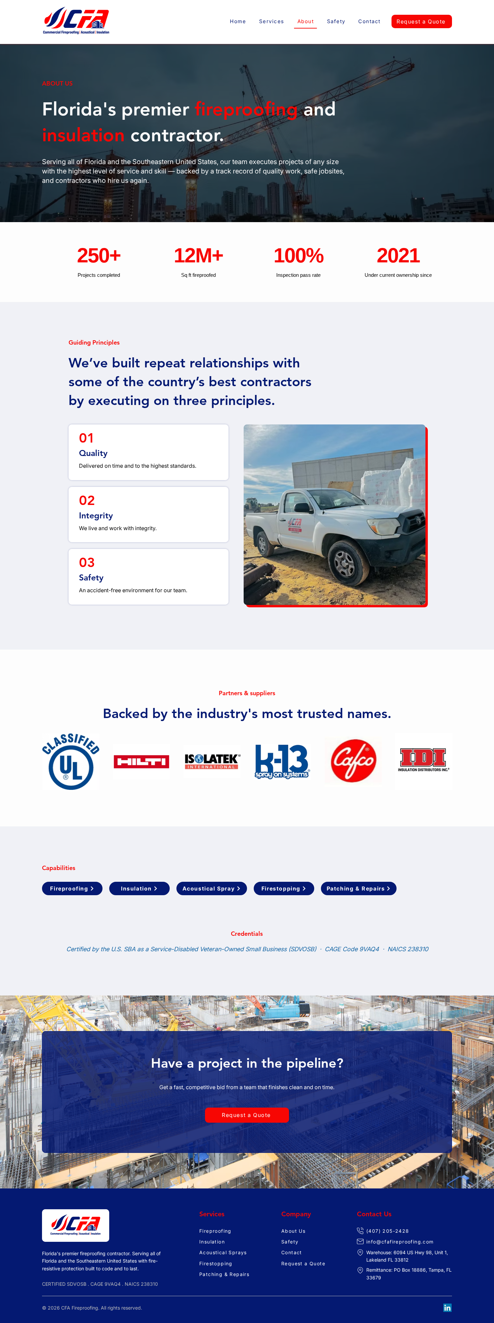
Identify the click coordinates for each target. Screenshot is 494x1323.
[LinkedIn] (447, 1308)
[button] (272, 22)
